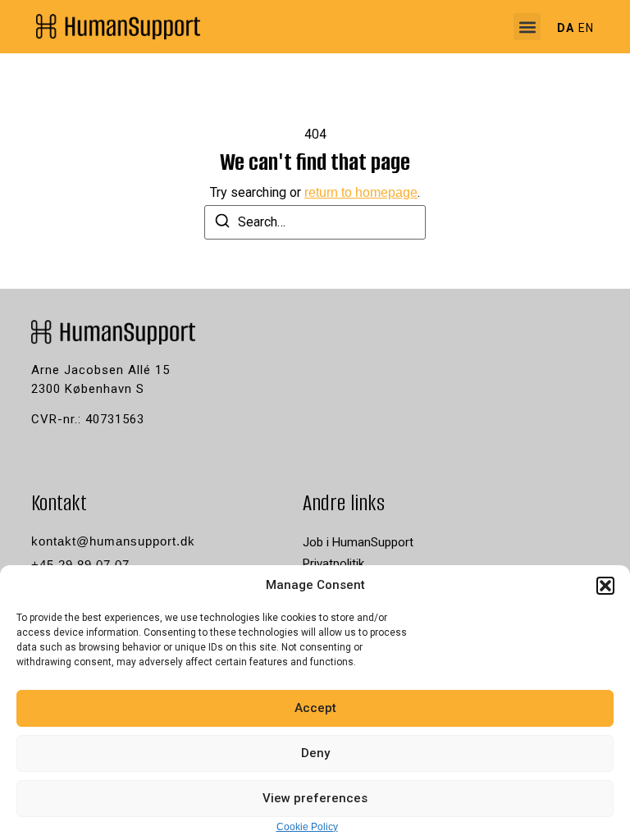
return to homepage (361, 192)
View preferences (315, 798)
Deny (315, 753)
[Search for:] (315, 222)
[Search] (222, 223)
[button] (605, 586)
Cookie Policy (307, 827)
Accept (315, 708)
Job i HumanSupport (358, 542)
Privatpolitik (333, 563)
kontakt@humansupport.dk (113, 541)
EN (586, 27)
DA (565, 27)
